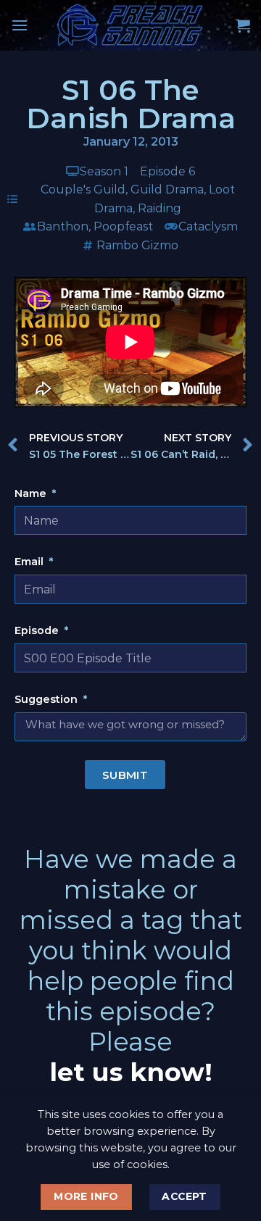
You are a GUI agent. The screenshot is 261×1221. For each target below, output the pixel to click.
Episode (38, 630)
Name (31, 493)
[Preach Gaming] (130, 25)
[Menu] (19, 25)
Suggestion (47, 699)
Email (30, 561)
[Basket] (243, 25)
